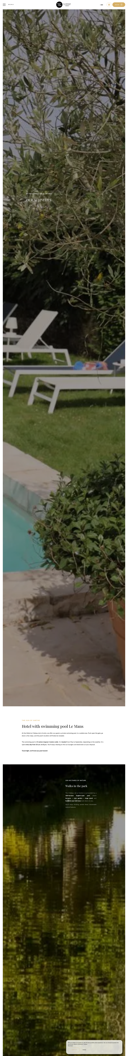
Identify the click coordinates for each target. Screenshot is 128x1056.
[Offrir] (109, 4)
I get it (74, 1049)
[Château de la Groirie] (64, 4)
